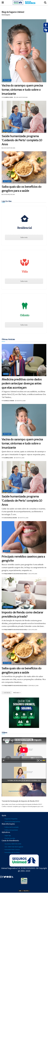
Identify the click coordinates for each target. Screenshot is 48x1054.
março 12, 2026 (34, 685)
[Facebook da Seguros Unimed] (3, 877)
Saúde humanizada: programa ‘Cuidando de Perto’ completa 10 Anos (22, 140)
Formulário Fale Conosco (12, 849)
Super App (8, 835)
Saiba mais (24, 237)
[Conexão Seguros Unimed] (10, 877)
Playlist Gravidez (10, 838)
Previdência (8, 607)
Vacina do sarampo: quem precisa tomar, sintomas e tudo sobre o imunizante (22, 89)
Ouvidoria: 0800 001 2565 (13, 844)
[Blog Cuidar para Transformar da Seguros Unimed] (12, 877)
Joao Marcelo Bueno (10, 517)
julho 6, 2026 (33, 573)
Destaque (7, 80)
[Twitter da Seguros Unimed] (5, 877)
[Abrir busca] (45, 2)
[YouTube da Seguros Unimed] (7, 877)
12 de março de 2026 (9, 194)
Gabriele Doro (8, 97)
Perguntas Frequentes (11, 819)
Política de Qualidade (11, 830)
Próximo (16, 692)
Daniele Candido (9, 400)
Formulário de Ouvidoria (12, 852)
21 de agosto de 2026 (21, 97)
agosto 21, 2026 (20, 400)
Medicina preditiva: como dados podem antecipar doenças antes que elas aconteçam (22, 383)
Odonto (6, 551)
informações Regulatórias (12, 821)
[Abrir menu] (3, 2)
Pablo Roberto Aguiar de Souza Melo (15, 573)
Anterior (7, 692)
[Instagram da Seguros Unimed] (1, 877)
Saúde (6, 374)
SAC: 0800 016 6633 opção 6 (14, 847)
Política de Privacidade (11, 827)
